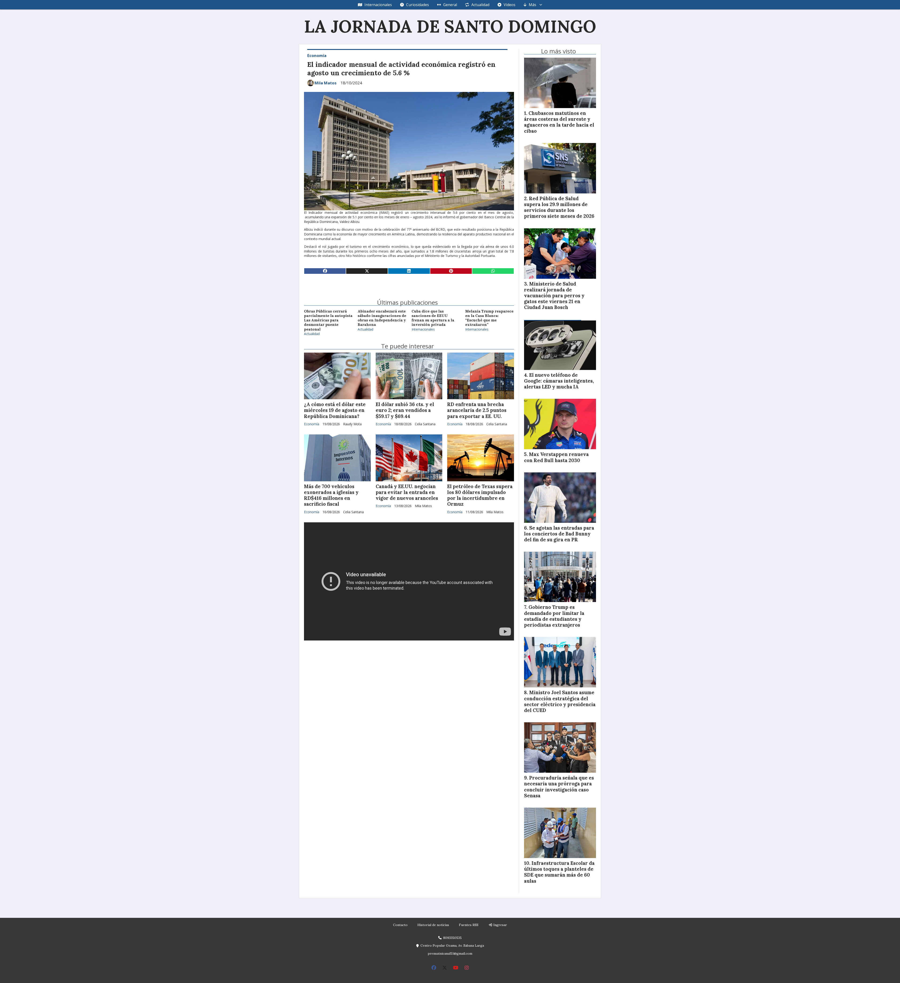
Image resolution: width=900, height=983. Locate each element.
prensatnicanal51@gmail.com (450, 953)
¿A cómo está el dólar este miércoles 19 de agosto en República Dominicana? (335, 410)
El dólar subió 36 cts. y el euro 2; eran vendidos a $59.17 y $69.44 (405, 410)
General (450, 4)
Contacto (400, 925)
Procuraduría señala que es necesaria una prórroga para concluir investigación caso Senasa (559, 787)
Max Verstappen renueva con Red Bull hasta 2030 (556, 457)
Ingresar (499, 925)
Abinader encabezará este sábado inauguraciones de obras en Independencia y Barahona (382, 318)
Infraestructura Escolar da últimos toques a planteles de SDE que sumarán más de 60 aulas (559, 872)
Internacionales (378, 4)
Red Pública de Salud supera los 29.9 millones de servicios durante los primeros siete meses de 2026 (559, 207)
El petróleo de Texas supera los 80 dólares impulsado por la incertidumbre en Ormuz (480, 495)
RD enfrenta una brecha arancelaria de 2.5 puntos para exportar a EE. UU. (476, 410)
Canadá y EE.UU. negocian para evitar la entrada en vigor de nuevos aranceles (407, 492)
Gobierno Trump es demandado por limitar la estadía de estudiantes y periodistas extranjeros (554, 616)
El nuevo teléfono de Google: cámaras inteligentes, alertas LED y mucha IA (559, 381)
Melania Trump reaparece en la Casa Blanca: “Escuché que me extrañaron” (489, 318)
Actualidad (480, 4)
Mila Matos (326, 83)
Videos (509, 4)
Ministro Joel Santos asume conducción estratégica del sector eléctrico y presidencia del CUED (560, 701)
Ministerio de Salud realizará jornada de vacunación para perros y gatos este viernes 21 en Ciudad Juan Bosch (554, 296)
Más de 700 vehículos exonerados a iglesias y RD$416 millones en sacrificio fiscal (331, 495)
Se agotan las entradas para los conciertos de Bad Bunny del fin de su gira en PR (559, 534)
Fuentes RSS (468, 925)
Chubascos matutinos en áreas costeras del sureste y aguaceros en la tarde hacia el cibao (559, 122)
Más (532, 4)
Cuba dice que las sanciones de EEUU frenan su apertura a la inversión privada (433, 318)
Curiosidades (417, 4)
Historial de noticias (433, 925)
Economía (316, 55)
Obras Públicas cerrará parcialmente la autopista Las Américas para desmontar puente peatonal (328, 320)
